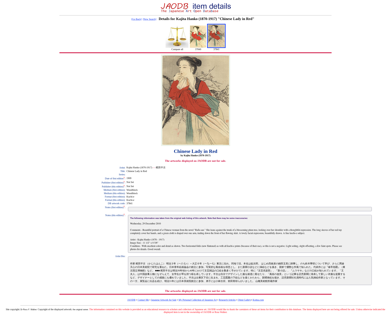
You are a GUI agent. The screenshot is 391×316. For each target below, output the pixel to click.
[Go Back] (136, 19)
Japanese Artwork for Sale (163, 300)
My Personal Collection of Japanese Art (198, 300)
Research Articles (227, 300)
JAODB (131, 300)
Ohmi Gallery (244, 300)
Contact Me (143, 300)
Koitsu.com (258, 300)
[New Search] (149, 19)
